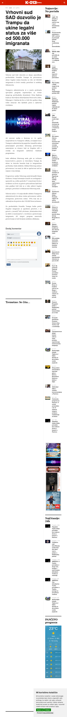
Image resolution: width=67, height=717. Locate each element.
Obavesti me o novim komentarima (18, 262)
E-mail (14, 238)
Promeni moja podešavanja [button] (45, 713)
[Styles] (8, 242)
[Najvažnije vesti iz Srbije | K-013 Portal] (33, 2)
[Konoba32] (53, 469)
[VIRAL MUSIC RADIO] (53, 462)
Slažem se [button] (40, 710)
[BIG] (53, 501)
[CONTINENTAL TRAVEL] (24, 121)
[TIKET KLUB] (53, 446)
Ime (11, 234)
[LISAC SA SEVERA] (53, 482)
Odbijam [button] (47, 710)
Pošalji (8, 264)
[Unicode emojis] (11, 242)
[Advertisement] (24, 283)
